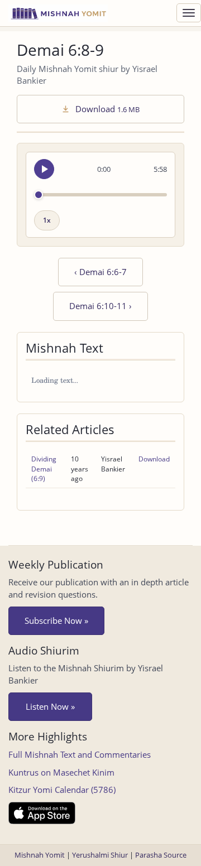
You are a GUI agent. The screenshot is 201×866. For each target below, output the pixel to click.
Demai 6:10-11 (100, 305)
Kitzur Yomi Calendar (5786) (62, 789)
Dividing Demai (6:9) (43, 468)
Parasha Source (160, 855)
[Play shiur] (44, 169)
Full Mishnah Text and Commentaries (79, 754)
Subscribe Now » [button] (56, 620)
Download (106, 108)
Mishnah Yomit (40, 855)
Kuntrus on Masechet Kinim (61, 772)
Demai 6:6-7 (100, 271)
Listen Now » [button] (50, 706)
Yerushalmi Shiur (100, 855)
